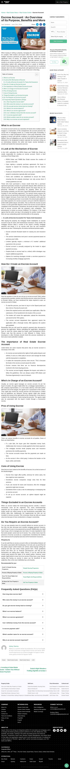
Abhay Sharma (13, 646)
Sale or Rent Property (62, 2)
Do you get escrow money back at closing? (20, 106)
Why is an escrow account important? (18, 119)
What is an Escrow (9, 77)
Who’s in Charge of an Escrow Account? (16, 88)
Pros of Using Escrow (10, 91)
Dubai (3, 660)
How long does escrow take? (15, 102)
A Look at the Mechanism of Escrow (14, 80)
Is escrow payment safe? (14, 115)
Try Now (54, 62)
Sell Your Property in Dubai (30, 582)
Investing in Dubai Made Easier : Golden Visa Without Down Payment (9, 670)
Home (3, 12)
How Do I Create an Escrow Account (15, 84)
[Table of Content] (36, 74)
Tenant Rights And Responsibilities (32, 577)
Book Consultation (58, 41)
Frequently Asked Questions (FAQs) (15, 99)
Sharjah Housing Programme (31, 568)
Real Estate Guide (25, 12)
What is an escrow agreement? (16, 110)
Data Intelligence (38, 707)
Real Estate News (12, 12)
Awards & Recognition (40, 709)
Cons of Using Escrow (10, 93)
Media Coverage (38, 711)
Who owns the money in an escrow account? (20, 104)
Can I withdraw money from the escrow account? (21, 113)
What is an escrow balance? (15, 108)
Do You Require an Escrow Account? (15, 97)
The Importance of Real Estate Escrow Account (18, 86)
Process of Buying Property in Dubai (33, 572)
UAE (33, 660)
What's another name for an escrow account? (20, 117)
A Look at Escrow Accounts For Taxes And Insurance (22, 82)
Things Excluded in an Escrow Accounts (16, 95)
